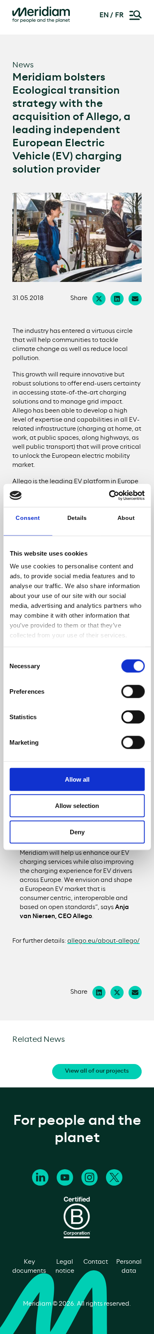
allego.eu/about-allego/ (103, 941)
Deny (77, 831)
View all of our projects (97, 1071)
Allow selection (77, 805)
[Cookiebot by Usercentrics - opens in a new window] (110, 495)
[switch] (133, 691)
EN (104, 15)
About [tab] (126, 517)
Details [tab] (77, 517)
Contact (95, 1262)
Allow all (77, 778)
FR (119, 15)
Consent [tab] (28, 517)
